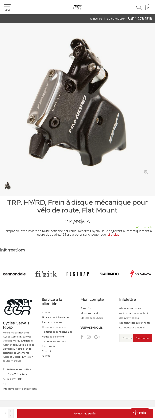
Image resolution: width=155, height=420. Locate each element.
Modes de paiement (53, 336)
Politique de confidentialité (57, 331)
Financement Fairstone (55, 317)
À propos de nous (52, 322)
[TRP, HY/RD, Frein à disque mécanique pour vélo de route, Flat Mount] (77, 103)
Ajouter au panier (85, 413)
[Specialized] (109, 274)
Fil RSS (46, 355)
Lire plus (113, 234)
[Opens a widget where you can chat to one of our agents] (140, 413)
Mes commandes (90, 312)
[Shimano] (77, 274)
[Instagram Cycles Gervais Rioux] (90, 337)
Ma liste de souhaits (92, 317)
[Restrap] (46, 274)
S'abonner (142, 338)
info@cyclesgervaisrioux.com (20, 388)
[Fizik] (14, 274)
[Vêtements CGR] (141, 274)
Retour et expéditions (54, 341)
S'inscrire (96, 18)
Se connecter (116, 18)
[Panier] (148, 9)
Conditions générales (54, 326)
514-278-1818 (141, 19)
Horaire (46, 312)
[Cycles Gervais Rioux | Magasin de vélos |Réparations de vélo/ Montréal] (77, 7)
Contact (46, 351)
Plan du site (48, 346)
